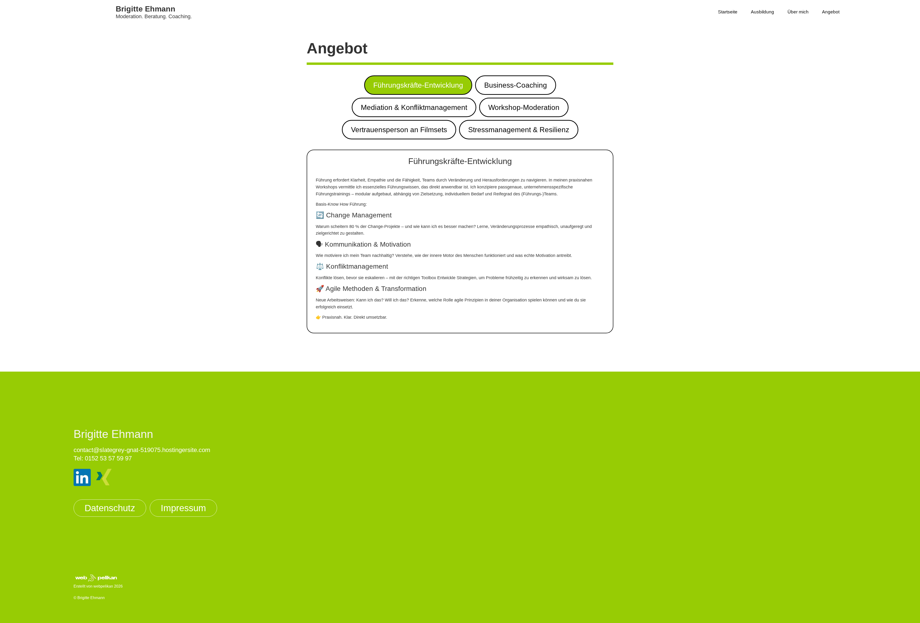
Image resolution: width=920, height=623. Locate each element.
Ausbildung (762, 11)
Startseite (727, 11)
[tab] (418, 85)
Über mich (798, 11)
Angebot (831, 11)
